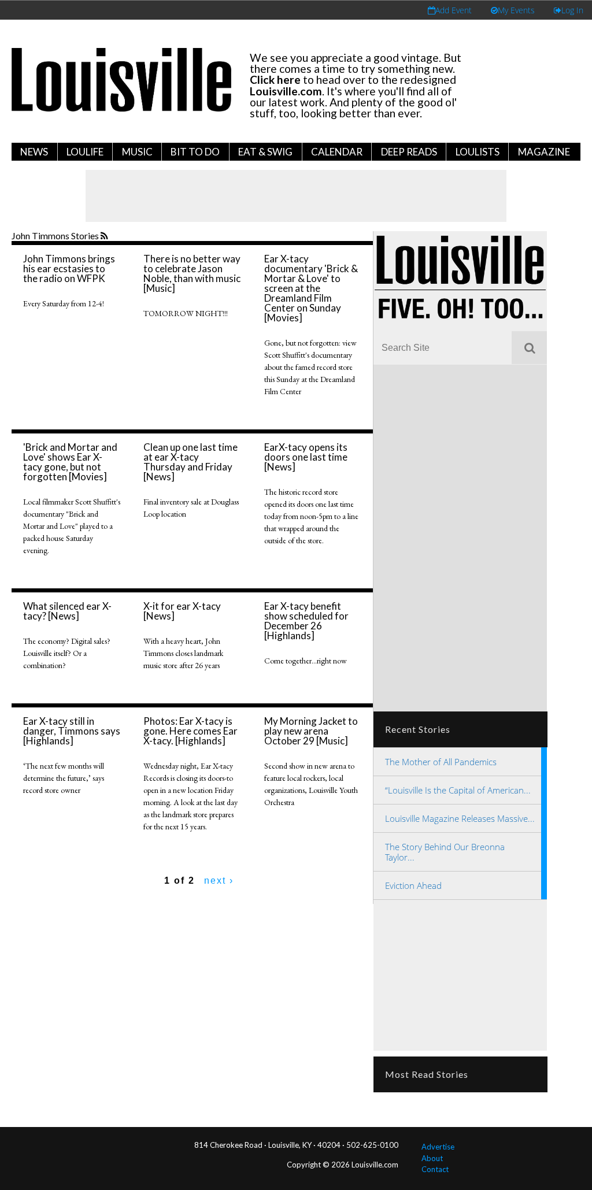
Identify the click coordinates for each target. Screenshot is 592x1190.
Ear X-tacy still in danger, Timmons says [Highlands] (71, 731)
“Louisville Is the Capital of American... (458, 790)
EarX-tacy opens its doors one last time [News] (305, 457)
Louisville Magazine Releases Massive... (460, 818)
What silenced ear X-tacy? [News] (67, 611)
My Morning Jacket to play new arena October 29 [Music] (311, 731)
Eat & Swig (265, 152)
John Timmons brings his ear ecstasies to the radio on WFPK (69, 268)
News (34, 152)
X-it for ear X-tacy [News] (182, 611)
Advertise (437, 1146)
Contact (435, 1169)
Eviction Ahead (413, 885)
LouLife (84, 152)
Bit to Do (195, 152)
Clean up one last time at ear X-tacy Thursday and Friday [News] (190, 462)
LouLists (478, 152)
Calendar (336, 152)
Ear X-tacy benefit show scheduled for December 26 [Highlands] (306, 621)
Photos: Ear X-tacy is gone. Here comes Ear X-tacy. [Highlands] (190, 731)
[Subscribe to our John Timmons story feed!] (105, 236)
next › (219, 880)
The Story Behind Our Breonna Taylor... (445, 852)
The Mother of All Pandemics (441, 762)
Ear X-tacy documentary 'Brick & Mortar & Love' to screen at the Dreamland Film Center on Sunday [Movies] (311, 288)
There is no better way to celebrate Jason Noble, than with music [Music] (191, 273)
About (432, 1158)
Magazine (544, 152)
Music (137, 152)
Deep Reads (409, 152)
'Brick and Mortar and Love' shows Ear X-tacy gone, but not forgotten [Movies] (70, 462)
